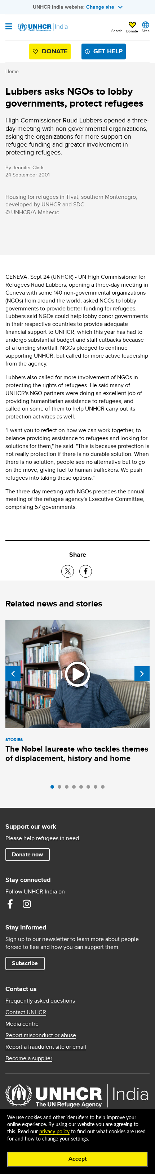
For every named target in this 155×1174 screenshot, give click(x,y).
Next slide (142, 673)
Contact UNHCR (25, 1012)
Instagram (26, 904)
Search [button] (117, 30)
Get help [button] (108, 51)
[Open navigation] (8, 27)
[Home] (42, 27)
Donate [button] (132, 30)
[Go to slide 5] (83, 788)
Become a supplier (28, 1058)
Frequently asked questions (40, 1001)
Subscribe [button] (25, 963)
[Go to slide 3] (68, 788)
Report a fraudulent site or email (45, 1047)
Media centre (22, 1024)
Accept (77, 1159)
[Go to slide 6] (90, 788)
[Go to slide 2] (61, 788)
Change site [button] (100, 6)
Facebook (10, 904)
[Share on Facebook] (85, 571)
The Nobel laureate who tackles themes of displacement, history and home (76, 753)
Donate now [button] (27, 854)
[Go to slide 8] (104, 788)
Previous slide (13, 673)
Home (12, 71)
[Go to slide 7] (97, 788)
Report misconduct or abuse (40, 1035)
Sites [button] (146, 30)
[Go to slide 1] (54, 788)
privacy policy (54, 1131)
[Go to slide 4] (75, 788)
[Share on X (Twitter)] (67, 571)
